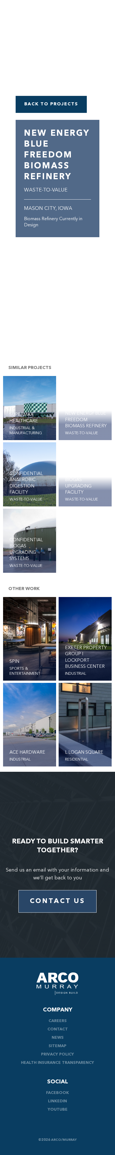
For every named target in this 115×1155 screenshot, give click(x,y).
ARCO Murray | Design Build (29, 18)
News (58, 1038)
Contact (57, 1029)
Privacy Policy (57, 1054)
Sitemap (57, 1046)
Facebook (57, 1093)
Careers (58, 1021)
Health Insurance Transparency (57, 1063)
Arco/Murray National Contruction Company (57, 983)
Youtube (58, 1110)
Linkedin (57, 1101)
